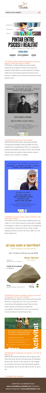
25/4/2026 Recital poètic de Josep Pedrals (19, 140)
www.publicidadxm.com (30, 389)
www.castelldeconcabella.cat (19, 386)
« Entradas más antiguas (14, 376)
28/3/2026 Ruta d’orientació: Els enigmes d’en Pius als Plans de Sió (23, 354)
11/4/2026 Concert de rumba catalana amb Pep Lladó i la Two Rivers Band (23, 218)
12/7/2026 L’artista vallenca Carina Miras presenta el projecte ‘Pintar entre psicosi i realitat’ (22, 62)
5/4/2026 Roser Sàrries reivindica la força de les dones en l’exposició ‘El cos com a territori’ (23, 296)
